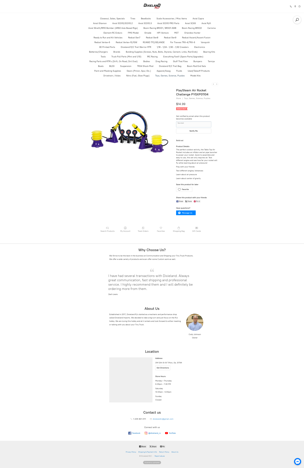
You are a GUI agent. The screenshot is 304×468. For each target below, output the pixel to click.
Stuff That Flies (180, 61)
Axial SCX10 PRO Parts (168, 23)
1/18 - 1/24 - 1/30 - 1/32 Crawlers (173, 47)
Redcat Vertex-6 (102, 42)
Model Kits (195, 75)
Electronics (199, 47)
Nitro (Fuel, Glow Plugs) (138, 75)
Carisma (211, 28)
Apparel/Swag (164, 71)
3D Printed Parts (107, 47)
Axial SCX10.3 (145, 23)
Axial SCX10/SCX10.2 (122, 23)
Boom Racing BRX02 (192, 28)
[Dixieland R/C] (152, 6)
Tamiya (211, 61)
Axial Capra (198, 18)
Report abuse (160, 456)
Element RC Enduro (113, 33)
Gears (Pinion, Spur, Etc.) (139, 71)
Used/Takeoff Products (199, 71)
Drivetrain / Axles (112, 75)
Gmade (147, 33)
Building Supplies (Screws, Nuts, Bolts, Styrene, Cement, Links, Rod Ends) (162, 52)
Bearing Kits (209, 52)
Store (178, 98)
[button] (184, 189)
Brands (116, 52)
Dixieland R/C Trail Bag (170, 66)
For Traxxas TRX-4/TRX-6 (182, 42)
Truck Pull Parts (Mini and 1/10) (126, 56)
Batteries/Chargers (98, 52)
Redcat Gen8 (152, 37)
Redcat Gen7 (134, 37)
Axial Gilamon (100, 23)
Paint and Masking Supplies (107, 71)
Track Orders (143, 231)
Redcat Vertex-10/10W (126, 42)
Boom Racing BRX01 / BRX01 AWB (159, 28)
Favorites (161, 231)
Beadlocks (146, 18)
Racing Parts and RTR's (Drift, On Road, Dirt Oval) (113, 61)
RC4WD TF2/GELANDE (154, 42)
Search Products (107, 231)
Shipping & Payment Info (147, 452)
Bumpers (197, 61)
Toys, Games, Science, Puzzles (170, 75)
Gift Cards (196, 231)
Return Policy (164, 452)
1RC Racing (152, 56)
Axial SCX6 (190, 23)
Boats (101, 66)
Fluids (179, 71)
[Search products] (297, 20)
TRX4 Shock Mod (145, 66)
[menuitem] (213, 84)
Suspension (125, 66)
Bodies (146, 61)
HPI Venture (163, 33)
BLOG (111, 66)
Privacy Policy (131, 452)
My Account (125, 231)
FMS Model (133, 33)
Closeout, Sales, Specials (112, 18)
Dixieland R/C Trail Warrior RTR (136, 47)
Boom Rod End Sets (196, 66)
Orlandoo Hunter (192, 33)
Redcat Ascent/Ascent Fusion (196, 37)
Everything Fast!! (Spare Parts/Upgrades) (183, 56)
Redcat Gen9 (170, 37)
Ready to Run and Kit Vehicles (108, 37)
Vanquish (205, 42)
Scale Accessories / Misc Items (172, 18)
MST (176, 33)
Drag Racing (161, 61)
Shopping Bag (179, 231)
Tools (103, 56)
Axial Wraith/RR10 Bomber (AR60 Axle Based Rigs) (113, 28)
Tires (132, 18)
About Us (174, 452)
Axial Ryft (206, 23)
